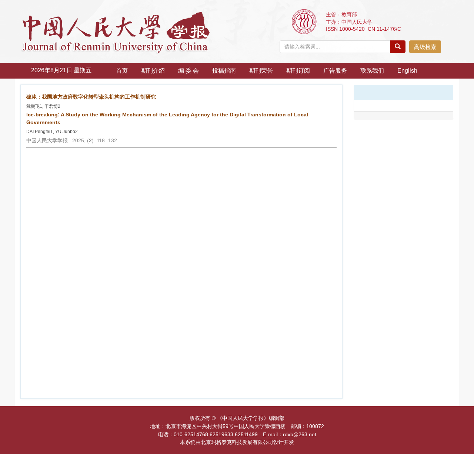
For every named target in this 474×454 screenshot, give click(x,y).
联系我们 (372, 70)
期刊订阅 (298, 70)
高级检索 (425, 47)
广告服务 (335, 70)
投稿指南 (224, 70)
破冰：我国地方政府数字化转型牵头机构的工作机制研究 (91, 97)
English (407, 70)
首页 (122, 70)
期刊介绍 (153, 70)
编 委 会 (188, 70)
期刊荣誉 (261, 70)
